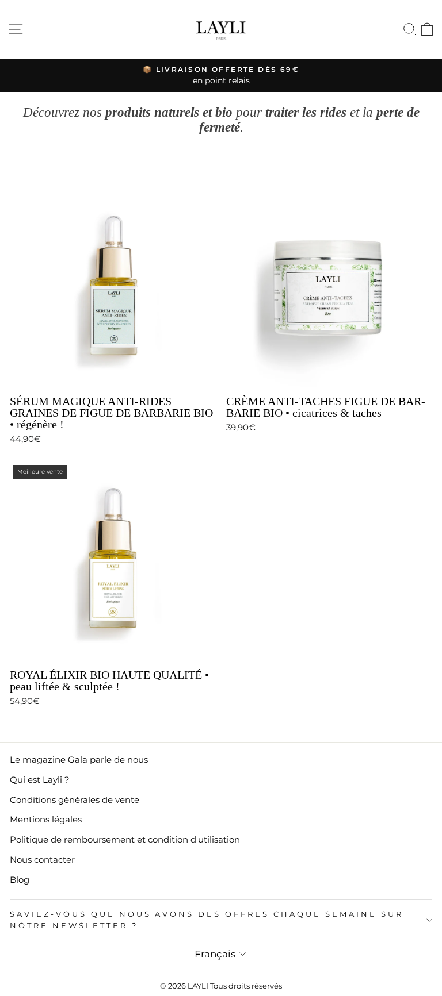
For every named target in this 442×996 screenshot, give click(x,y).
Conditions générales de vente (74, 799)
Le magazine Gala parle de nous (79, 759)
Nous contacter (42, 859)
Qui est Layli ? (40, 779)
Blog (19, 879)
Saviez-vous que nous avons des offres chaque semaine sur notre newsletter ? (206, 919)
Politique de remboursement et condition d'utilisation (125, 839)
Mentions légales (46, 819)
